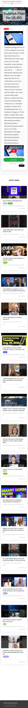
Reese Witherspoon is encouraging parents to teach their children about (13, 441)
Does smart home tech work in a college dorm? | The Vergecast (12, 501)
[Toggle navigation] (3, 6)
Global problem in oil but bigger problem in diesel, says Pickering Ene (13, 590)
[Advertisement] (14, 686)
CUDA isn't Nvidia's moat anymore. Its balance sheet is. (14, 259)
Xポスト (21, 165)
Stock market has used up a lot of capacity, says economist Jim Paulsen (14, 290)
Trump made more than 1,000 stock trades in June (13, 231)
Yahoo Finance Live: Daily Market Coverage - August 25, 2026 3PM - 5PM (13, 349)
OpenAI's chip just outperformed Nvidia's (12, 470)
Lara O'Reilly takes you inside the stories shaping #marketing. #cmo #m (13, 652)
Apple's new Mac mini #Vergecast (12, 201)
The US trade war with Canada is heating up (12, 318)
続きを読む (14, 160)
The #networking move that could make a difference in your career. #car (13, 380)
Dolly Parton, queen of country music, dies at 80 (12, 621)
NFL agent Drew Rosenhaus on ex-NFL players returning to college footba (14, 559)
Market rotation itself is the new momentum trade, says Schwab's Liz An (13, 530)
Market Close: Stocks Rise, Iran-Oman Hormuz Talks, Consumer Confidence (14, 409)
